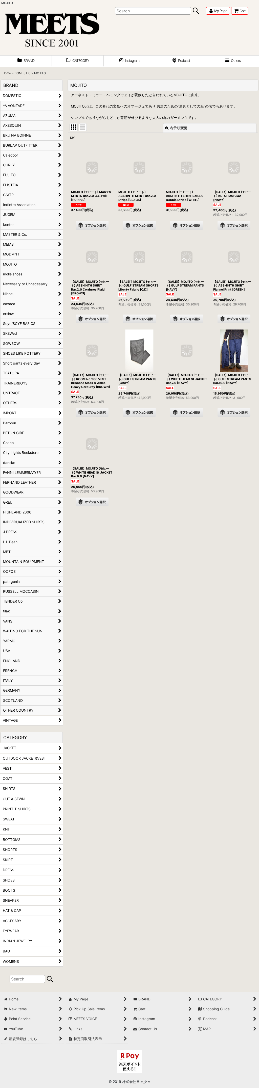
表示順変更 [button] (178, 128)
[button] (233, 61)
